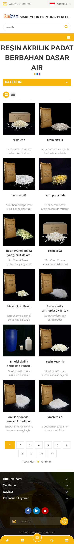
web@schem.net (20, 4)
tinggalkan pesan (37, 537)
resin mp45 (18, 195)
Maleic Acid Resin (19, 306)
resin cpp (19, 140)
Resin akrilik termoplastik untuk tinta (55, 308)
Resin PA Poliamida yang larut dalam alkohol (19, 253)
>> (52, 453)
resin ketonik (55, 361)
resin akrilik (55, 140)
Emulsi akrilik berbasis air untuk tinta (19, 364)
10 (41, 453)
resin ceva (55, 251)
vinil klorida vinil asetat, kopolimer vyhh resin (19, 419)
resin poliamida (55, 195)
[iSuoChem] (37, 16)
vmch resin (55, 417)
